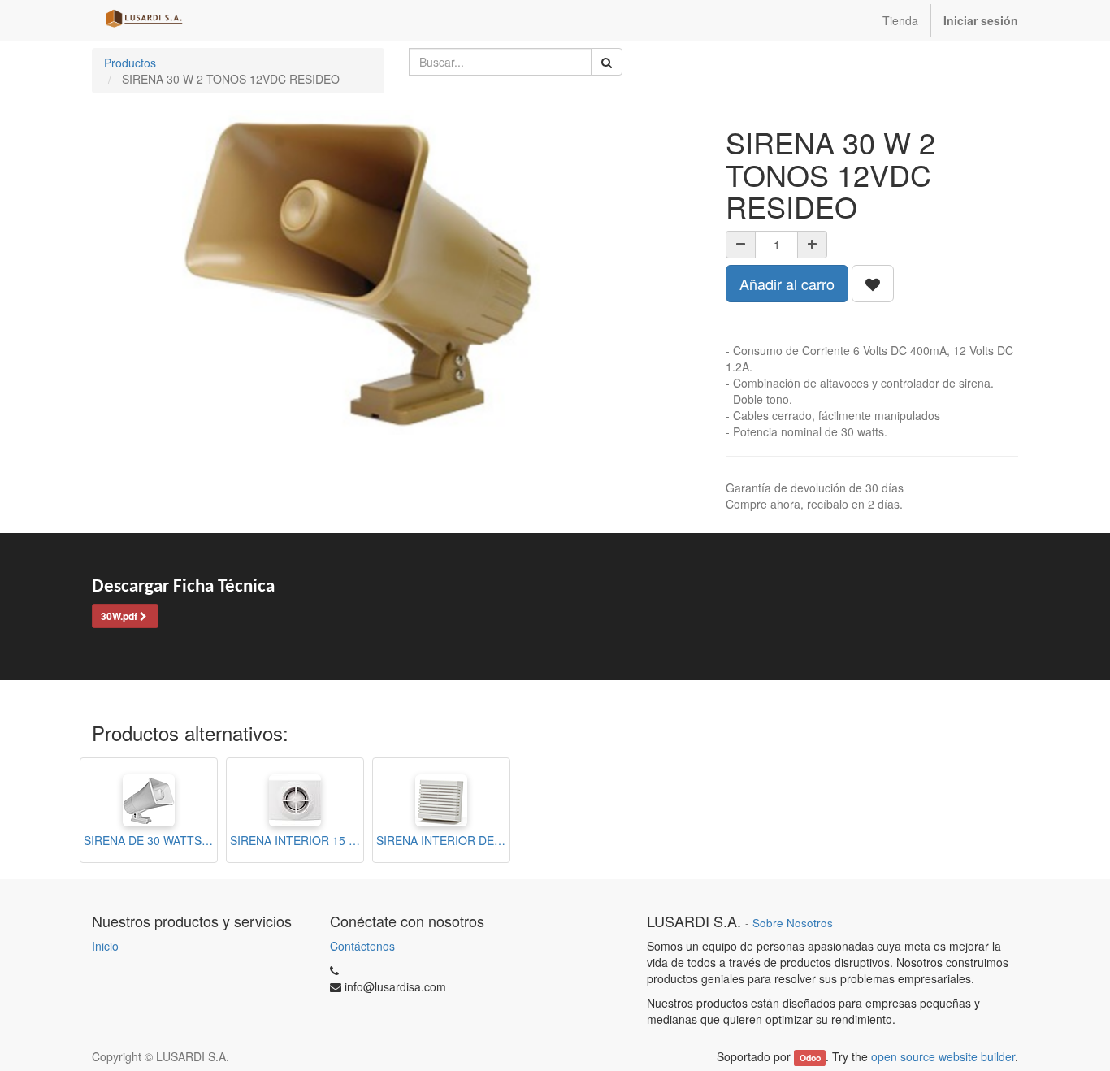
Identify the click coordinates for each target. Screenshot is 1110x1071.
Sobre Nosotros (792, 922)
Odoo (810, 1057)
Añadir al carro (787, 283)
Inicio (105, 946)
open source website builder (943, 1056)
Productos (130, 62)
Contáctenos (362, 946)
